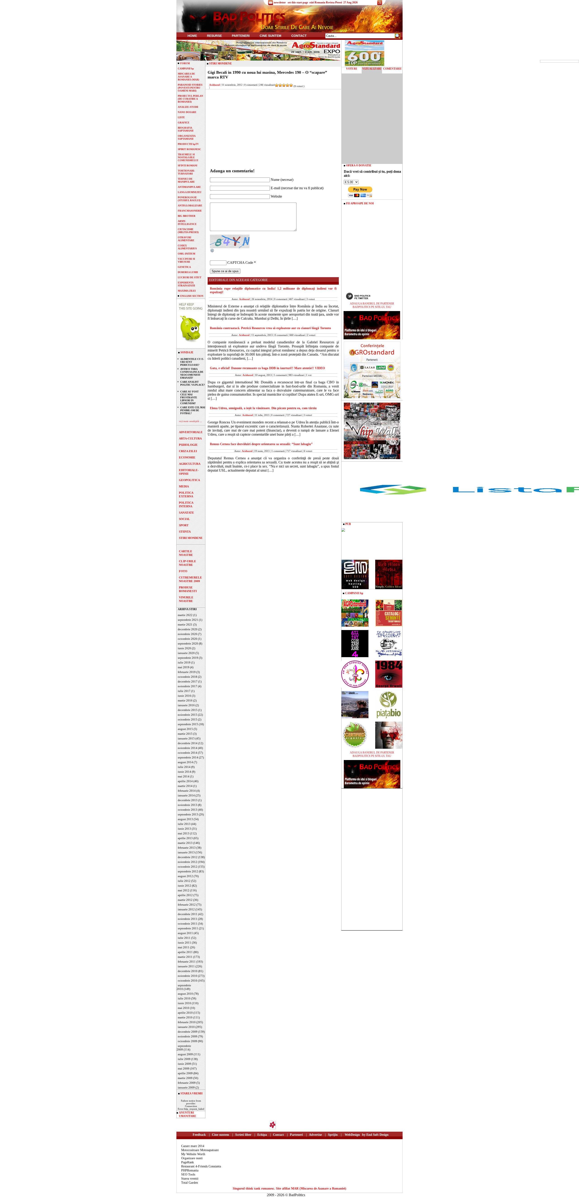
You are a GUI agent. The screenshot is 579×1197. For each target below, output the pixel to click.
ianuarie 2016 (186, 705)
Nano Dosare (187, 112)
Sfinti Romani (187, 165)
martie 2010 (185, 1017)
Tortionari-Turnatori (186, 172)
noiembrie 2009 (187, 1036)
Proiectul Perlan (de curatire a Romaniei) (190, 98)
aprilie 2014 (185, 781)
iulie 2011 (184, 938)
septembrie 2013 (188, 814)
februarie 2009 (187, 1082)
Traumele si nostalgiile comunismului (188, 157)
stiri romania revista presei (325, 2)
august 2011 (185, 933)
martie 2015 (185, 733)
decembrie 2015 (187, 710)
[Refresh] (212, 251)
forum (185, 63)
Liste (181, 117)
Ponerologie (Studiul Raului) (189, 199)
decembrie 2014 (187, 743)
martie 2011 (185, 957)
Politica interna (186, 504)
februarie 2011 (187, 961)
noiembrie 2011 (187, 919)
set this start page (298, 2)
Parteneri (296, 1134)
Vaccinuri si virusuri (186, 260)
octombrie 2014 (187, 752)
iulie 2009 (184, 1059)
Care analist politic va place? (192, 383)
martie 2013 (185, 843)
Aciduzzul (214, 84)
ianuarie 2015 (186, 738)
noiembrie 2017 (187, 686)
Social (184, 519)
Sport (184, 525)
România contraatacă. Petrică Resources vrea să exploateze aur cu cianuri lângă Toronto (270, 328)
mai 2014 (183, 776)
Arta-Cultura (190, 438)
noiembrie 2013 (187, 805)
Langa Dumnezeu (190, 192)
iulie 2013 (184, 824)
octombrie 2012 (187, 866)
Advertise (315, 1134)
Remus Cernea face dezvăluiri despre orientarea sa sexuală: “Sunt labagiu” (261, 444)
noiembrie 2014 (187, 748)
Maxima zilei (187, 290)
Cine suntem (270, 36)
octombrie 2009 (187, 1041)
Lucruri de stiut (189, 277)
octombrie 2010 (187, 980)
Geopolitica (189, 480)
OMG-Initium (186, 253)
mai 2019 (183, 667)
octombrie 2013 (187, 809)
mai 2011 (183, 947)
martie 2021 (185, 624)
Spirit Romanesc (189, 149)
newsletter (280, 2)
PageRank (187, 1162)
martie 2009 (185, 1078)
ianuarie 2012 (186, 909)
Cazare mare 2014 (192, 1146)
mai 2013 (183, 833)
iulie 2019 (184, 662)
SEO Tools (188, 1174)
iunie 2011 (184, 942)
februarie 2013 (187, 847)
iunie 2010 (184, 1003)
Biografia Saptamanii (185, 129)
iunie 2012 (184, 885)
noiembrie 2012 (187, 862)
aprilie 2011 (185, 952)
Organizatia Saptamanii (186, 137)
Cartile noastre (186, 553)
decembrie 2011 (187, 914)
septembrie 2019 (188, 657)
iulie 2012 (184, 881)
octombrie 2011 (187, 923)
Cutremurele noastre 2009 (190, 579)
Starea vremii (189, 1178)
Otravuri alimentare (186, 239)
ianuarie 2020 (186, 653)
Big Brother (186, 216)
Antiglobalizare (190, 205)
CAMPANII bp (186, 68)
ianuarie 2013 (186, 852)
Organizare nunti (192, 1158)
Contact (299, 36)
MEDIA (184, 486)
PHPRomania (189, 1170)
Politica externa (186, 494)
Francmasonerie (190, 210)
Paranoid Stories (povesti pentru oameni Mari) (190, 87)
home (192, 36)
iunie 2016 (184, 695)
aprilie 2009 (185, 1073)
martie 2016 (185, 700)
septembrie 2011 (188, 928)
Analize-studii (188, 107)
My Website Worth (193, 1154)
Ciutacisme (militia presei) (188, 231)
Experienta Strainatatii (186, 284)
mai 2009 (183, 1068)
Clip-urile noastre (187, 563)
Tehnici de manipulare (186, 180)
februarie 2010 (187, 1022)
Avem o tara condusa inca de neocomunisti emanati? (191, 373)
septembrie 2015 (188, 724)
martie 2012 (185, 900)
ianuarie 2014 (186, 795)
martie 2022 (185, 615)
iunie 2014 (184, 771)
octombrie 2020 (187, 638)
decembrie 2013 (187, 800)
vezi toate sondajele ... (190, 421)
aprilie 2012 (185, 895)
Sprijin (333, 1134)
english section (191, 296)
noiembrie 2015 (187, 714)
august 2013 (185, 819)
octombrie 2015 (187, 719)
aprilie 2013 (185, 838)
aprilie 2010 (185, 1012)
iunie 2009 (184, 1063)
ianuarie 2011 (186, 966)
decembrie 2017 (187, 681)
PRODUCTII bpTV (188, 144)
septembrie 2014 (188, 757)
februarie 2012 (187, 904)
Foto (183, 571)
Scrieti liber (243, 1134)
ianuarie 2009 (186, 1087)
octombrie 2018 (187, 676)
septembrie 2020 (188, 643)
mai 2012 (183, 890)
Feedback (199, 1134)
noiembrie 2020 (187, 634)
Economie (187, 457)
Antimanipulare (189, 187)
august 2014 (185, 762)
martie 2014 (185, 786)
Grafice (183, 122)
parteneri (241, 36)
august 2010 (185, 993)
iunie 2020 (184, 648)
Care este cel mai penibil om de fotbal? (192, 410)
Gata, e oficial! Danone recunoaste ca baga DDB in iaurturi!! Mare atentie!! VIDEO (267, 368)
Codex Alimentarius (187, 247)
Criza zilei (188, 451)
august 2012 (185, 876)
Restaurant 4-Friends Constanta (201, 1166)
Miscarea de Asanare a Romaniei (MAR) (188, 76)
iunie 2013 (184, 828)
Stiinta (185, 531)
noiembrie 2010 (187, 975)
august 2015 (185, 729)
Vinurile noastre (186, 599)
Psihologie (188, 444)
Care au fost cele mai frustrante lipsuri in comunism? (189, 397)
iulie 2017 (184, 691)
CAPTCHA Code (240, 262)
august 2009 (185, 1054)
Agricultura (189, 463)
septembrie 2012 (188, 871)
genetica (184, 267)
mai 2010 (183, 1008)
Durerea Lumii (188, 272)
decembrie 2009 (187, 1031)
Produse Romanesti (188, 589)
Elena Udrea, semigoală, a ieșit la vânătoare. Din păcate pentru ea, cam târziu (263, 408)
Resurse (214, 36)
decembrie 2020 (187, 629)
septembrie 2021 (188, 619)
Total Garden (189, 1182)
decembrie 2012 (187, 857)
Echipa (262, 1134)
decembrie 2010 (187, 971)
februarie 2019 (187, 672)
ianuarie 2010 (186, 1027)
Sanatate (186, 512)
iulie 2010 (184, 998)
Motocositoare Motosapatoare (200, 1150)
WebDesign (352, 1134)
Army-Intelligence (187, 222)
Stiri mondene (191, 538)
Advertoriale (191, 432)
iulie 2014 (184, 767)
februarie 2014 (187, 790)
